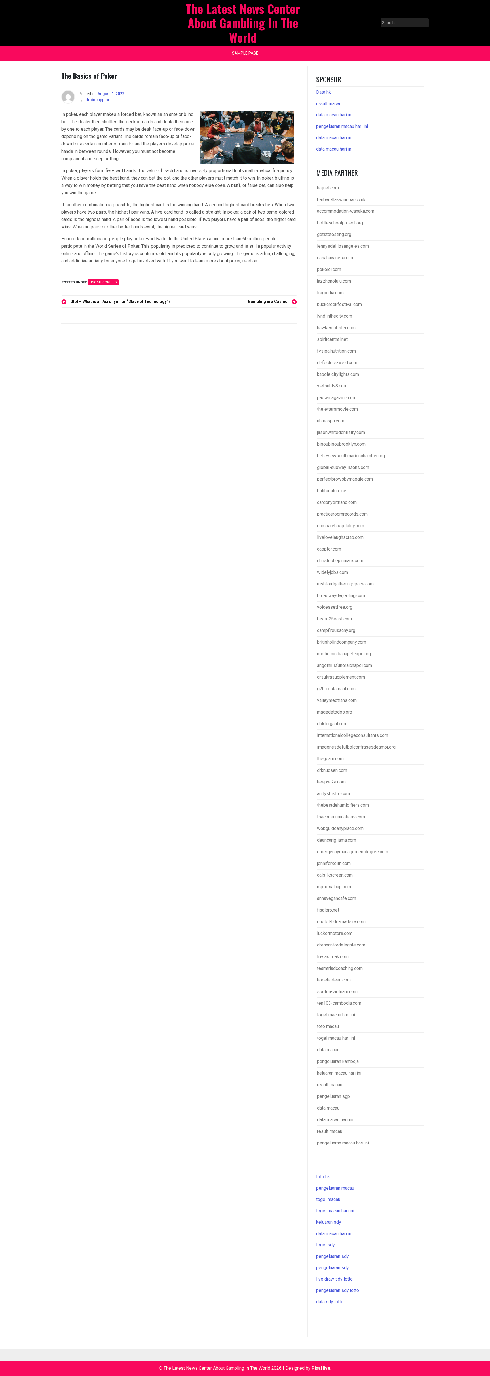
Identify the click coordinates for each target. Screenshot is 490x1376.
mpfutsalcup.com (334, 886)
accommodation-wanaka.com (345, 211)
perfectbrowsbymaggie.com (345, 479)
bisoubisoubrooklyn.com (341, 444)
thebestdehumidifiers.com (343, 805)
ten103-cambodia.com (339, 1003)
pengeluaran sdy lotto (337, 1290)
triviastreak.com (333, 956)
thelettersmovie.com (337, 409)
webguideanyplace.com (340, 828)
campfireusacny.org (336, 630)
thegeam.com (330, 758)
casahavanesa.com (335, 257)
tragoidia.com (330, 292)
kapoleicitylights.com (338, 374)
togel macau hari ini (335, 1211)
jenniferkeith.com (334, 863)
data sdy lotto (329, 1301)
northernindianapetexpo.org (344, 653)
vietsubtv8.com (332, 386)
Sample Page (245, 53)
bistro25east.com (334, 619)
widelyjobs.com (332, 572)
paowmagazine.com (336, 397)
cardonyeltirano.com (337, 502)
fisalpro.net (328, 910)
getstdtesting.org (334, 234)
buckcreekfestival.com (339, 304)
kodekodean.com (334, 980)
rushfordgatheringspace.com (345, 584)
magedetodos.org (334, 712)
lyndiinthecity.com (334, 316)
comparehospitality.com (340, 525)
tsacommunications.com (341, 817)
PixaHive (321, 1368)
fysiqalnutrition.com (336, 351)
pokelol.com (329, 269)
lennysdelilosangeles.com (343, 246)
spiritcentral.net (332, 339)
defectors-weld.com (337, 362)
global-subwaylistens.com (343, 467)
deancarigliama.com (336, 840)
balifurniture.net (332, 490)
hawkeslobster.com (336, 327)
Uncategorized (103, 282)
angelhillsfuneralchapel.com (344, 665)
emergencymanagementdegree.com (352, 851)
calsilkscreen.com (335, 875)
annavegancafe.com (336, 898)
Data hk (323, 92)
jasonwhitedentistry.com (341, 432)
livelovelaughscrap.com (340, 537)
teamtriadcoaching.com (340, 968)
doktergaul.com (332, 723)
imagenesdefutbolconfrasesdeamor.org (356, 747)
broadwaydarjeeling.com (341, 595)
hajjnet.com (328, 188)
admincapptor (96, 99)
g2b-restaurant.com (336, 688)
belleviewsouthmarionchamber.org (351, 455)
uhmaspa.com (330, 421)
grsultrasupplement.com (341, 677)
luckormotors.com (334, 933)
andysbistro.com (333, 793)
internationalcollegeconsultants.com (352, 735)
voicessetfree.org (334, 607)
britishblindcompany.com (341, 642)
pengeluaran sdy (332, 1256)
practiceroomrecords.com (342, 514)
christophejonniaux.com (340, 560)
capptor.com (329, 549)
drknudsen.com (332, 770)
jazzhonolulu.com (334, 281)
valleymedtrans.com (337, 700)
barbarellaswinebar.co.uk (341, 199)
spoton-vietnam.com (337, 991)
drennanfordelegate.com (341, 945)
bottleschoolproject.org (340, 223)
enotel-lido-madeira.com (341, 921)
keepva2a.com (331, 782)
